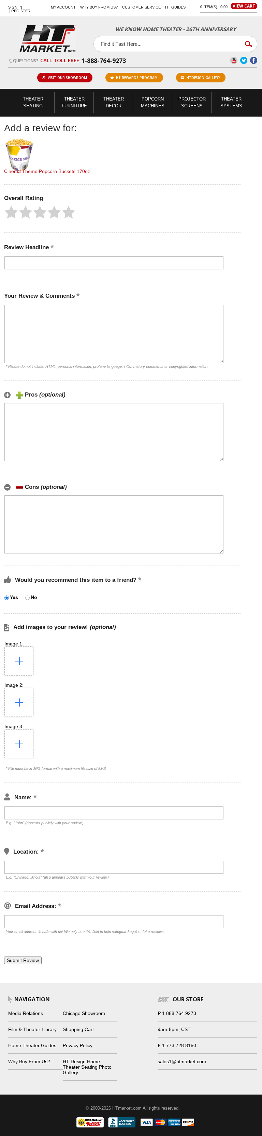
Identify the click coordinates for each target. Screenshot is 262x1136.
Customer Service (141, 7)
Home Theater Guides (32, 1045)
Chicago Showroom (84, 1013)
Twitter (243, 60)
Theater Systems (231, 102)
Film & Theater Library (32, 1029)
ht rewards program (137, 77)
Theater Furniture (74, 102)
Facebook (253, 60)
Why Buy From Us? (29, 1061)
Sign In (15, 7)
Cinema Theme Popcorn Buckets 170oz (47, 171)
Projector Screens (192, 102)
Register (20, 11)
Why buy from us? (99, 7)
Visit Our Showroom (67, 77)
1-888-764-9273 (103, 60)
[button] (11, 212)
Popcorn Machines (152, 102)
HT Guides (175, 7)
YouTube (233, 60)
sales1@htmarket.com (182, 1061)
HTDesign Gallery (203, 77)
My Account (63, 7)
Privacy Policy (77, 1045)
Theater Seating (33, 102)
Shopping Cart (78, 1029)
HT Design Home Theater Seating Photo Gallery (87, 1067)
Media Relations (25, 1013)
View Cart (244, 6)
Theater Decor (113, 102)
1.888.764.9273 (179, 1013)
